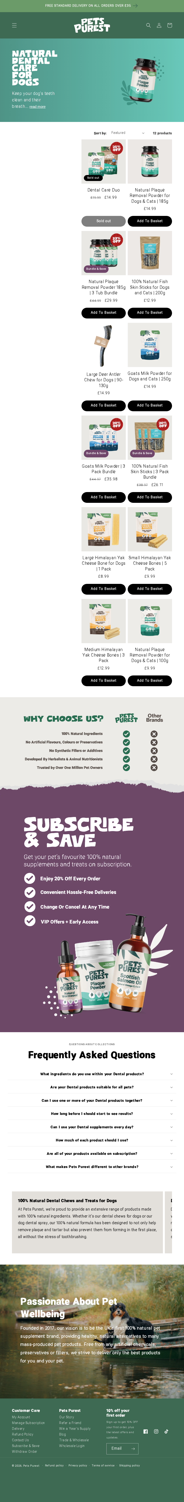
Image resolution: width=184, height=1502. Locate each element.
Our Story (66, 1417)
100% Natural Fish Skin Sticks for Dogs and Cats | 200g (150, 288)
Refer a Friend (70, 1423)
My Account (21, 1417)
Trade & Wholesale (74, 1440)
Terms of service (103, 1465)
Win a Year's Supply (75, 1429)
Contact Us (20, 1440)
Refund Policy (22, 1434)
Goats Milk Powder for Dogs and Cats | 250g (150, 377)
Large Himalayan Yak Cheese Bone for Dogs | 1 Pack (104, 564)
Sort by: (100, 133)
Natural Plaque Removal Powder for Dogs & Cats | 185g (150, 196)
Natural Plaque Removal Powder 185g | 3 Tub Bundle (104, 288)
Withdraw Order (24, 1452)
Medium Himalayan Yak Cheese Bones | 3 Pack (103, 655)
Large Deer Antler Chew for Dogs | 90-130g (103, 380)
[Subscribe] (133, 1448)
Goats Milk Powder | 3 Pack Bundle (103, 469)
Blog (62, 1434)
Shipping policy (129, 1465)
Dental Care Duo (103, 190)
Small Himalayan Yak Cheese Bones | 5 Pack (150, 564)
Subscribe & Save (26, 1446)
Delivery (18, 1429)
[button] (14, 25)
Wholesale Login (72, 1446)
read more (37, 106)
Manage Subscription (28, 1423)
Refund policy (54, 1465)
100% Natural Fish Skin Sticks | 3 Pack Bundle (150, 472)
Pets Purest (31, 1466)
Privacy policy (78, 1465)
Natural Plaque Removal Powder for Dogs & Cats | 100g (150, 655)
